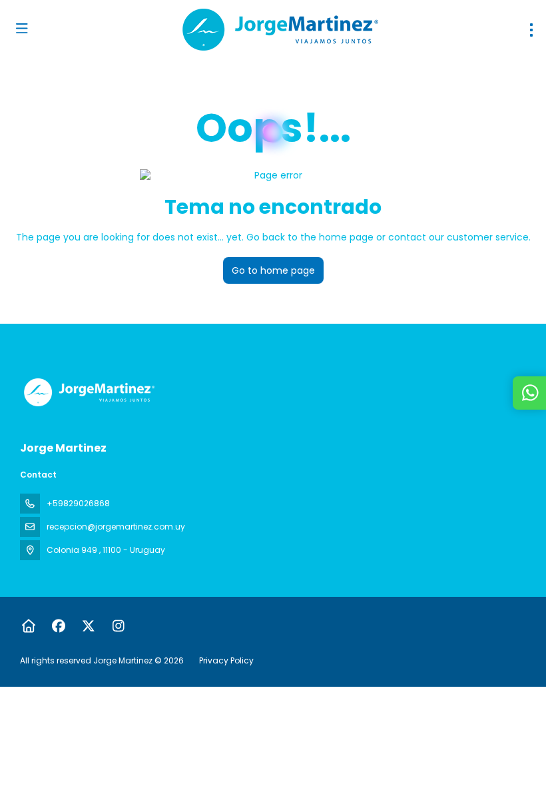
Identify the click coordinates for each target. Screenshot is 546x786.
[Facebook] (58, 626)
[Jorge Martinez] (88, 392)
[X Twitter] (88, 626)
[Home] (28, 626)
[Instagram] (118, 626)
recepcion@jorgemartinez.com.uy (116, 526)
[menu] (531, 30)
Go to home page (273, 270)
